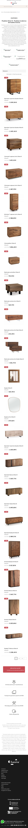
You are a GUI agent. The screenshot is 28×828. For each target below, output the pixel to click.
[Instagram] (17, 794)
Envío (2, 787)
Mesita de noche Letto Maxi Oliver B (13, 330)
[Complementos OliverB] (21, 58)
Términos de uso (4, 784)
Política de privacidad (5, 782)
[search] (3, 6)
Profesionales (4, 772)
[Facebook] (8, 794)
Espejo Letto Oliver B (9, 417)
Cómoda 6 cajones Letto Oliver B (13, 185)
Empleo (3, 775)
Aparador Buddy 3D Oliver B (11, 532)
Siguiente (25, 658)
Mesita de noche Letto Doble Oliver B (14, 359)
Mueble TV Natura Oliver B (11, 648)
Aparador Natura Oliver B (10, 474)
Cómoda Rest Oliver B (10, 243)
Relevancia (5, 71)
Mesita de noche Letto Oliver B (12, 301)
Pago (2, 785)
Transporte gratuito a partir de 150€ (14, 695)
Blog (2, 773)
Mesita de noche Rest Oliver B (12, 272)
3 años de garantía (14, 714)
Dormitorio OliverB (14, 65)
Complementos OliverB (20, 58)
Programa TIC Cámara (6, 790)
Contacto (3, 768)
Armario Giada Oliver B (10, 619)
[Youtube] (20, 794)
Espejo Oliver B (8, 388)
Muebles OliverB (21, 50)
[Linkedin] (14, 794)
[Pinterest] (11, 794)
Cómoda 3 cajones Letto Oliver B (13, 156)
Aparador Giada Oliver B (10, 503)
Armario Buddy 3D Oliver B (11, 561)
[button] (14, 669)
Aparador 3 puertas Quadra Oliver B (13, 127)
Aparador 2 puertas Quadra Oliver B (13, 98)
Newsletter (3, 776)
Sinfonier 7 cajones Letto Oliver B (13, 214)
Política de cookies (5, 788)
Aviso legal (3, 778)
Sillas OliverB (7, 50)
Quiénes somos (4, 770)
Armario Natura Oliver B (10, 590)
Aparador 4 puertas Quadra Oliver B (13, 446)
